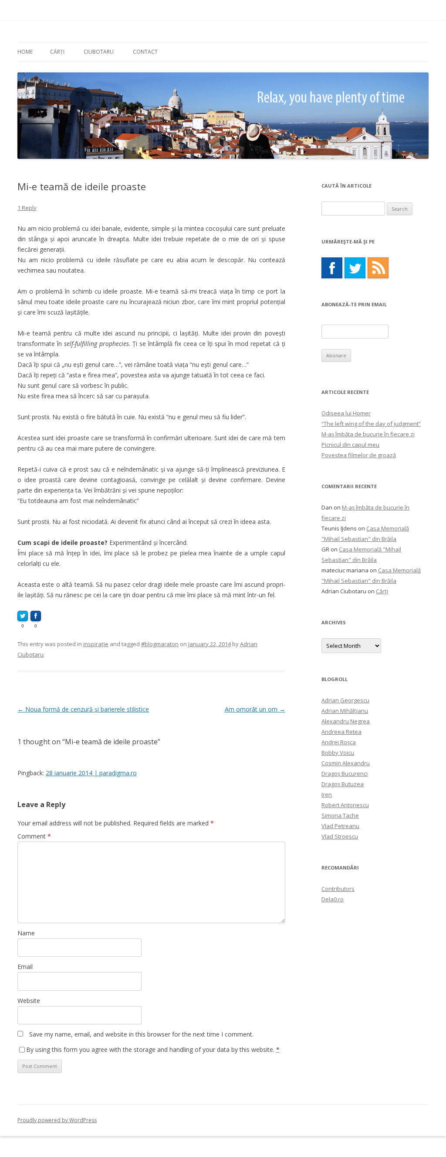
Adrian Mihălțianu (344, 711)
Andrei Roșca (338, 742)
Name (26, 933)
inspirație (95, 644)
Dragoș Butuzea (342, 784)
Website (28, 1000)
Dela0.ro (332, 899)
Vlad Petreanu (340, 826)
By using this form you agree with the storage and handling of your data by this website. (153, 1049)
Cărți (57, 51)
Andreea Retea (341, 732)
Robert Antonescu (345, 805)
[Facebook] (331, 267)
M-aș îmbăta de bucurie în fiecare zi (368, 434)
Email (25, 966)
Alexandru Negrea (345, 721)
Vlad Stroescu (339, 836)
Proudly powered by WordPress (57, 1120)
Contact (145, 51)
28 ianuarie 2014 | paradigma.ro (91, 773)
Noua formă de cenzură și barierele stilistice (83, 709)
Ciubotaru (99, 51)
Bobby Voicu (337, 752)
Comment (34, 836)
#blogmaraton (160, 644)
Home (25, 51)
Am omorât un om (255, 709)
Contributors (338, 889)
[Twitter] (355, 267)
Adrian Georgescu (345, 700)
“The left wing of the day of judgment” (371, 424)
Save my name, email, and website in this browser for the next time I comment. (141, 1034)
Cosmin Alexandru (345, 763)
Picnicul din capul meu (350, 444)
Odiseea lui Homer (346, 413)
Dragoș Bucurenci (344, 773)
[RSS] (378, 267)
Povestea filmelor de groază (358, 455)
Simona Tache (340, 815)
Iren (326, 794)
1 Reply (27, 208)
